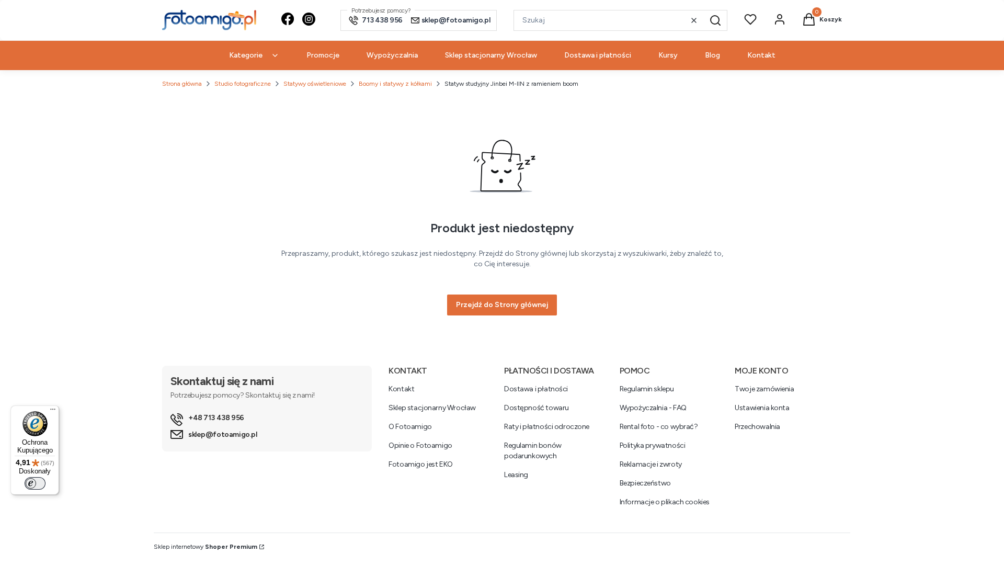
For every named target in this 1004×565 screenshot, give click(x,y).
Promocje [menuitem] (322, 55)
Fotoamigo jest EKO (420, 464)
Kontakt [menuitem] (761, 55)
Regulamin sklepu (647, 389)
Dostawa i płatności (536, 389)
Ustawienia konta (762, 407)
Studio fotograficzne (242, 83)
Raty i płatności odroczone (546, 426)
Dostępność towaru (536, 407)
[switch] (35, 483)
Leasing (516, 474)
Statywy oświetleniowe (314, 83)
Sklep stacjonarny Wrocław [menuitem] (491, 55)
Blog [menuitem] (712, 55)
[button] (715, 20)
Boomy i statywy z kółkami (395, 83)
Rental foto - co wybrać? (659, 426)
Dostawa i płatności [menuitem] (597, 55)
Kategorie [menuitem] (246, 55)
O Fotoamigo (410, 426)
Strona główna (182, 83)
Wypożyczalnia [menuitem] (392, 55)
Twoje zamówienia (764, 389)
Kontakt (401, 389)
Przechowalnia (757, 426)
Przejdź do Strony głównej (502, 304)
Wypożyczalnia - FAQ (653, 407)
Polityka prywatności (653, 445)
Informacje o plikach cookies (665, 502)
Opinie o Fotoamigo (420, 445)
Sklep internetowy (205, 546)
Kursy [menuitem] (668, 55)
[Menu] (53, 411)
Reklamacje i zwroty (651, 464)
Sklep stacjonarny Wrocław (432, 407)
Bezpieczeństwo (645, 483)
